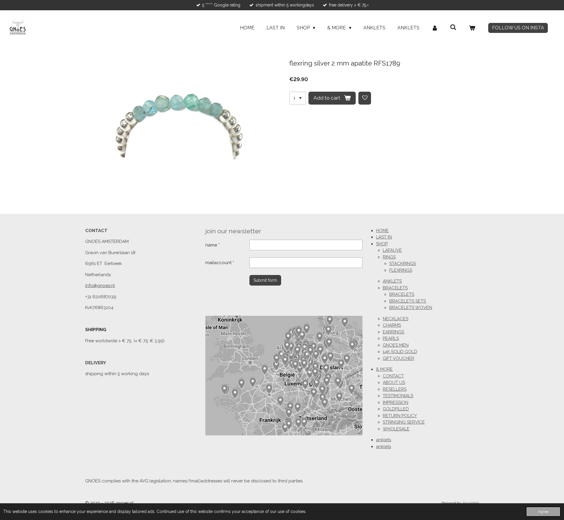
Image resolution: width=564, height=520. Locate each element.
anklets (383, 439)
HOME (382, 230)
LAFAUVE (392, 250)
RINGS (389, 257)
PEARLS (391, 338)
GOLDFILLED (396, 409)
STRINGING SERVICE (404, 422)
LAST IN (384, 237)
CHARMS (392, 325)
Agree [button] (543, 511)
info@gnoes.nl (100, 285)
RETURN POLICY (400, 415)
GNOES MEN (396, 345)
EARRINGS (393, 332)
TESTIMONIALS (398, 395)
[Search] (453, 27)
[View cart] (472, 28)
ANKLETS (392, 281)
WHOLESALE (396, 429)
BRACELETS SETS (407, 301)
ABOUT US (394, 382)
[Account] (435, 28)
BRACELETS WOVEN (410, 307)
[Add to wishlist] (364, 98)
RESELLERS (395, 389)
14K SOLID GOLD (400, 351)
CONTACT (393, 376)
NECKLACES (395, 318)
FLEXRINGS (400, 270)
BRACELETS (395, 288)
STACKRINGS (402, 263)
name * (212, 245)
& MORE (384, 369)
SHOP (382, 243)
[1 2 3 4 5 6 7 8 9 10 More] (297, 98)
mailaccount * (219, 262)
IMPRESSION (395, 402)
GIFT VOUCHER (398, 358)
